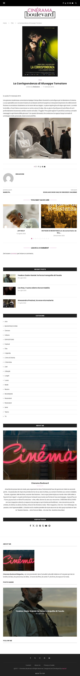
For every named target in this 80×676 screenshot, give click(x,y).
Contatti (28, 665)
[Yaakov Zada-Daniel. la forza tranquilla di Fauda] (9, 278)
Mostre (7, 389)
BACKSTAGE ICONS (11, 326)
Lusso (7, 380)
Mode (6, 385)
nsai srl (64, 668)
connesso (14, 253)
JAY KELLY (21, 231)
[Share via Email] (44, 166)
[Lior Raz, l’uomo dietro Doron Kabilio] (9, 291)
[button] (6, 221)
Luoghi (7, 376)
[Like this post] (36, 166)
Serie (6, 407)
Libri (6, 367)
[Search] (76, 3)
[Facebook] (63, 3)
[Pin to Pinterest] (42, 166)
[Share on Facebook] (38, 166)
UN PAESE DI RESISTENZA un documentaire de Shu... (59, 232)
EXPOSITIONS (9, 339)
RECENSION (9, 394)
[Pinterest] (70, 3)
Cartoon (7, 330)
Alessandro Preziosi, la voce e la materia (35, 300)
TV (5, 416)
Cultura (7, 335)
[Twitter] (65, 3)
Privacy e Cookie (49, 665)
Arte (6, 321)
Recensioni (8, 398)
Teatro (7, 412)
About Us (37, 665)
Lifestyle (7, 371)
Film (12, 23)
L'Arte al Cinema (10, 358)
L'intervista (8, 362)
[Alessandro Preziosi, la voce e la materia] (9, 303)
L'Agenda (8, 353)
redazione (36, 87)
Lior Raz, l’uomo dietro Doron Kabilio (34, 288)
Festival (7, 344)
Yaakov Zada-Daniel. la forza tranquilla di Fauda (40, 275)
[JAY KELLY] (21, 216)
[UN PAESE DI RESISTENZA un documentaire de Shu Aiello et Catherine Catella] (59, 216)
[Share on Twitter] (40, 167)
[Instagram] (67, 3)
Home (5, 23)
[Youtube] (72, 3)
